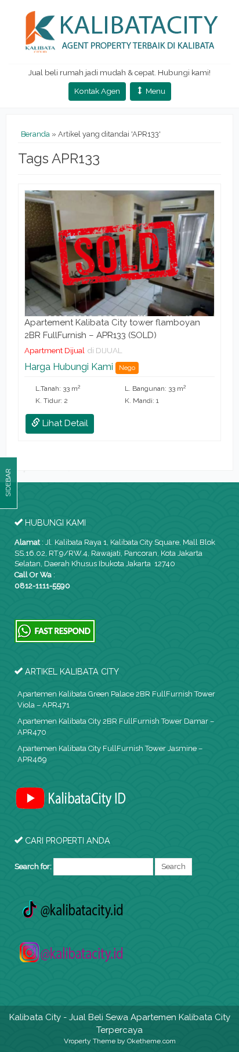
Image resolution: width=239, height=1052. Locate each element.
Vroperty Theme (89, 1041)
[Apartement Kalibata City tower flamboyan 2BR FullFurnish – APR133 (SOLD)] (119, 253)
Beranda (35, 134)
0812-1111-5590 (42, 585)
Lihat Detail (64, 423)
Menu (154, 91)
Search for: (33, 866)
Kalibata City (35, 1017)
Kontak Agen (97, 91)
